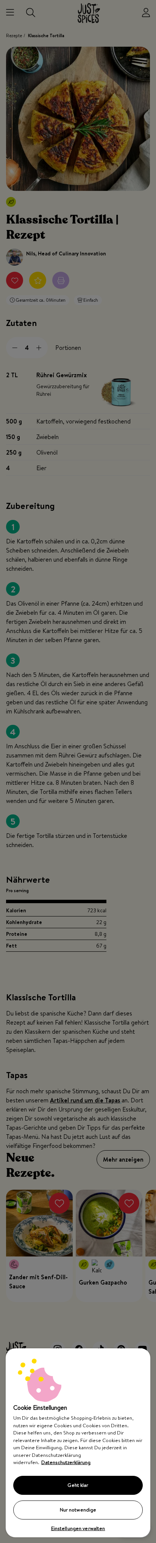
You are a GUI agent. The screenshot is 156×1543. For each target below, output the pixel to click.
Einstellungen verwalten (78, 1528)
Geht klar (77, 1485)
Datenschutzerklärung (65, 1462)
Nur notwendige (78, 1509)
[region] (78, 1443)
